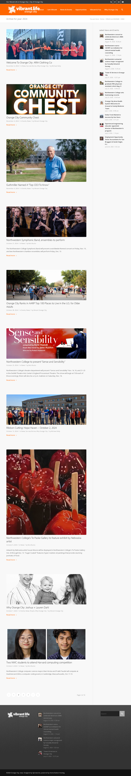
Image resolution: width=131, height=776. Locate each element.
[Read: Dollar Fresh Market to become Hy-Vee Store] (101, 116)
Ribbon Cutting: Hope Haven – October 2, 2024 (31, 427)
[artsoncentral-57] (46, 285)
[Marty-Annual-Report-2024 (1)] (46, 160)
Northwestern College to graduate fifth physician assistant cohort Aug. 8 (113, 83)
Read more (10, 70)
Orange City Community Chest (22, 117)
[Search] (122, 9)
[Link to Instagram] (119, 2)
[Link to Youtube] (123, 2)
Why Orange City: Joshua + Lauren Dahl (27, 607)
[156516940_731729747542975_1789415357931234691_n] (46, 99)
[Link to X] (111, 2)
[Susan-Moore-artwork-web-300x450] (46, 492)
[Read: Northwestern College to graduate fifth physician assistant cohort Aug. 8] (101, 83)
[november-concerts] (46, 221)
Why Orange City (42, 66)
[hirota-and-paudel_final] (46, 644)
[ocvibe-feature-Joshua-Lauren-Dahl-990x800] (46, 589)
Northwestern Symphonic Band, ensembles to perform (35, 240)
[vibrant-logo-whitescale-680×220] (23, 9)
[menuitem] (33, 9)
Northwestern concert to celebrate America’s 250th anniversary (114, 37)
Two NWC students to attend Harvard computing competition (39, 662)
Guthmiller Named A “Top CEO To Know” (27, 184)
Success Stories (31, 66)
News (24, 66)
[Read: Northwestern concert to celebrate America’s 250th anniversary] (101, 36)
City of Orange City (36, 2)
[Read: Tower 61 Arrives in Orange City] (101, 74)
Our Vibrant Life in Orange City (17, 2)
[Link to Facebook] (115, 2)
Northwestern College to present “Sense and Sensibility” (35, 361)
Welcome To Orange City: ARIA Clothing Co (29, 62)
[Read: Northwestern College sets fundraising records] (101, 94)
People (32, 611)
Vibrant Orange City (40, 121)
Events (24, 121)
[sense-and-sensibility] (46, 343)
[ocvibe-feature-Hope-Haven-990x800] (46, 409)
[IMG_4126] (46, 44)
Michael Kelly (56, 66)
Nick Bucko (32, 243)
